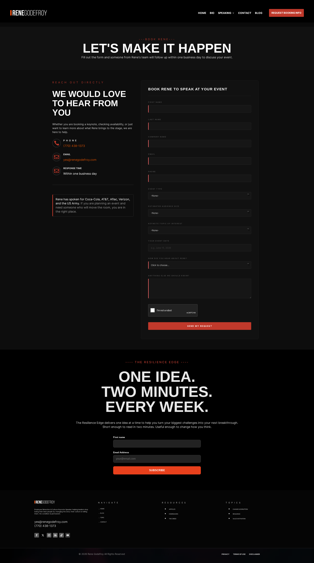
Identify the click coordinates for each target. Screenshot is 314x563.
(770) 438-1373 (74, 146)
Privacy (225, 554)
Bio (212, 13)
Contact (244, 13)
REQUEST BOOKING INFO (286, 12)
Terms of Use (239, 554)
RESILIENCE (236, 514)
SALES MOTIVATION (239, 519)
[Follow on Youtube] (67, 535)
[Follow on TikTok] (61, 535)
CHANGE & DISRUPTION (240, 509)
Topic (102, 517)
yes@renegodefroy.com (79, 159)
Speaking (224, 13)
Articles (172, 509)
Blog (258, 13)
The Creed (172, 519)
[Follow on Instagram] (49, 535)
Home (202, 13)
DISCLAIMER (254, 554)
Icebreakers (173, 514)
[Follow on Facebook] (36, 535)
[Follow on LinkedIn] (55, 535)
